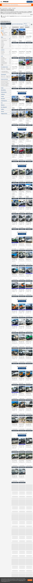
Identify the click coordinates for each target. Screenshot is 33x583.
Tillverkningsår (3, 74)
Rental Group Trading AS (22, 182)
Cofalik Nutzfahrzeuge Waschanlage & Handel (25, 549)
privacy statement (4, 581)
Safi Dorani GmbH (15, 363)
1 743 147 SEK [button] (28, 465)
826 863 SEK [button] (21, 383)
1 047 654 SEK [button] (21, 413)
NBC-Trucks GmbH (15, 497)
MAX (6, 68)
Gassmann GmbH (22, 332)
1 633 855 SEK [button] (14, 123)
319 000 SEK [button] (14, 71)
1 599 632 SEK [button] (14, 383)
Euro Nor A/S (15, 198)
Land (2, 56)
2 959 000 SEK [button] (21, 56)
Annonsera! (30, 1)
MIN (1, 68)
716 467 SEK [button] (28, 227)
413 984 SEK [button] (28, 144)
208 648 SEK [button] (21, 548)
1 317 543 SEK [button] (28, 159)
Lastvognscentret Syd (29, 198)
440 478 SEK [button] (14, 294)
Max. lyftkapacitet (4, 107)
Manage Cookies (21, 580)
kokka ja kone (15, 88)
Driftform (2, 109)
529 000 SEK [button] (28, 56)
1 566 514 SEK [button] (14, 346)
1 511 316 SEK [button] (28, 517)
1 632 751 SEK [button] (28, 264)
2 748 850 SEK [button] (14, 398)
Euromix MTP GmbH (22, 250)
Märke (2, 37)
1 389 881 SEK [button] (28, 294)
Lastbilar (9, 8)
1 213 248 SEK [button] (14, 316)
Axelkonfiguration (4, 100)
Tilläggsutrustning (4, 113)
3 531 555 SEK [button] (21, 429)
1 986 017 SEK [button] (14, 563)
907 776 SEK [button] (21, 144)
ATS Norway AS (15, 161)
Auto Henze (29, 213)
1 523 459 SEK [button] (21, 563)
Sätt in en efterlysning (22, 93)
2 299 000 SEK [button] (28, 41)
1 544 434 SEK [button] (21, 264)
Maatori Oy (29, 73)
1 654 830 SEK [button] (21, 496)
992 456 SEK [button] (28, 279)
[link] (15, 32)
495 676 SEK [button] (14, 331)
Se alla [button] (2, 47)
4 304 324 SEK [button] (28, 331)
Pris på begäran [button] (20, 41)
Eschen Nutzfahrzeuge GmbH (23, 384)
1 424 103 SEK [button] (28, 548)
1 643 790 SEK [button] (21, 279)
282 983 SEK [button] (21, 159)
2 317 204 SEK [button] (14, 517)
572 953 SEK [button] (28, 316)
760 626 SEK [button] (14, 227)
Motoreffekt (3, 98)
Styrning (2, 111)
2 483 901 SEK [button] (28, 108)
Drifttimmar (3, 94)
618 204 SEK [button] (14, 212)
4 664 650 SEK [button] (14, 159)
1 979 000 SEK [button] (14, 56)
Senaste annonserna (4, 79)
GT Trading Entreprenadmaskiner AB (23, 42)
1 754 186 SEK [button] (21, 465)
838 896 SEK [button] (14, 496)
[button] (5, 24)
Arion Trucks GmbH (14, 213)
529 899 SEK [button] (28, 71)
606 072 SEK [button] (28, 346)
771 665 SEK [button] (21, 227)
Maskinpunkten (15, 42)
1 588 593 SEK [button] (21, 398)
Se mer (31, 14)
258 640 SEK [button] (28, 181)
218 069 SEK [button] (21, 181)
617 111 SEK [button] (28, 496)
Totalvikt (2, 96)
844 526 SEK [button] (28, 383)
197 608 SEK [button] (21, 123)
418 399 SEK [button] (14, 264)
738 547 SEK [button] (28, 212)
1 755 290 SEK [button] (21, 450)
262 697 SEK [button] (14, 181)
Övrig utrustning (3, 92)
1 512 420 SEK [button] (14, 413)
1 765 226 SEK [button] (14, 465)
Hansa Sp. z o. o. (22, 73)
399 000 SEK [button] (14, 41)
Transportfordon (5, 8)
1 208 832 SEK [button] (21, 212)
